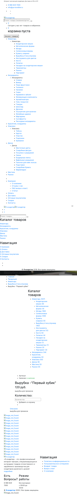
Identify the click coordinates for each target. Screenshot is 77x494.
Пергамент (20, 73)
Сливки (19, 80)
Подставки (20, 165)
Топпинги (19, 87)
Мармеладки (21, 170)
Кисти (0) (40, 333)
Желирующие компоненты (26, 97)
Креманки (20, 141)
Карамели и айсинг (23, 95)
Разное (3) (40, 347)
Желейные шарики (23, 114)
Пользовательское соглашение (56, 464)
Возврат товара (50, 466)
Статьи (15, 191)
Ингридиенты (13, 75)
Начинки (19, 90)
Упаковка (11, 126)
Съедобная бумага (23, 167)
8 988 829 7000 (14, 5)
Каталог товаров (11, 36)
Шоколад (19, 107)
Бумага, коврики (22, 53)
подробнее (8, 471)
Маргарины (20, 116)
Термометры (21, 68)
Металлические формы (25, 46)
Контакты (11, 203)
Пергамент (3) (41, 350)
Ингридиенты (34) (39, 352)
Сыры (18, 92)
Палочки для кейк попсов (26, 162)
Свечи (18, 155)
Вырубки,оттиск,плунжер (26, 56)
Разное (18, 70)
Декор (10, 143)
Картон (19, 133)
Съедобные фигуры (23, 150)
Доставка (12, 196)
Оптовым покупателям (17, 198)
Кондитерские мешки (24, 44)
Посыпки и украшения (25, 153)
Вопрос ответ (49, 469)
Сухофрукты (21, 119)
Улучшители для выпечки (26, 112)
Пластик (19, 136)
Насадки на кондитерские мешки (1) (41, 340)
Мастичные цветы (23, 148)
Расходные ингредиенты (25, 121)
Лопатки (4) (40, 335)
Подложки (20, 138)
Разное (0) (36, 367)
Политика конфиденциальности (56, 461)
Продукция (12, 279)
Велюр (18, 82)
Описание (14, 409)
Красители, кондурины (17, 124)
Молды (18, 49)
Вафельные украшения (25, 160)
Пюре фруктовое (22, 85)
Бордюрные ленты (23, 158)
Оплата (11, 193)
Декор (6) (36, 362)
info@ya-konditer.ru (15, 7)
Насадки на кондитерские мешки (29, 66)
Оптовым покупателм (9, 254)
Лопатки (19, 63)
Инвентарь (12, 39)
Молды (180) (41, 311)
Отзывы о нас (17, 186)
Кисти (18, 61)
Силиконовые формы (24, 51)
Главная (11, 277)
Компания (12, 181)
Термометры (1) (42, 345)
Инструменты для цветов (26, 58)
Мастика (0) (37, 364)
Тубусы (19, 131)
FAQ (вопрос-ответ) (20, 188)
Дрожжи (19, 109)
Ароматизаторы (22, 99)
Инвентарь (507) (38, 299)
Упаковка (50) (37, 360)
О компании (16, 183)
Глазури (19, 104)
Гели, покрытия (22, 102)
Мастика (11, 172)
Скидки (11, 200)
